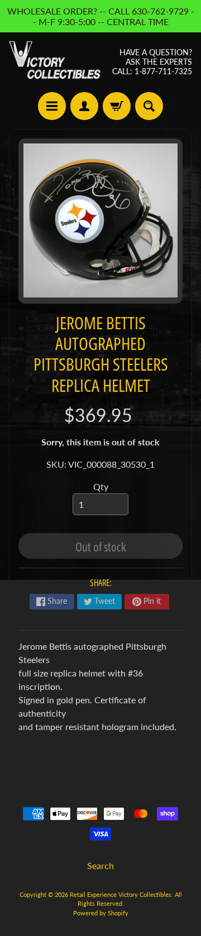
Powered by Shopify (100, 912)
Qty (100, 486)
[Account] (84, 106)
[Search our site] (149, 106)
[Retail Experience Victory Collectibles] (54, 62)
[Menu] (52, 106)
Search (100, 865)
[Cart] (117, 106)
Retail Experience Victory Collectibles (120, 894)
